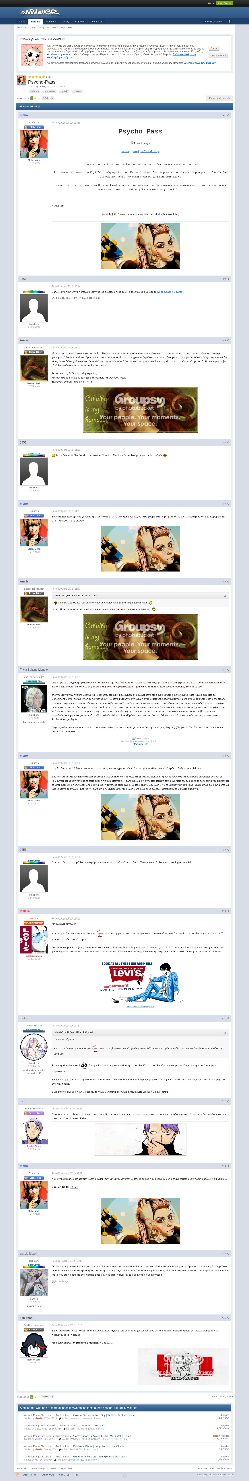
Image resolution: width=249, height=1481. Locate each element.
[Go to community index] (48, 12)
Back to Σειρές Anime (222, 1396)
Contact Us (96, 21)
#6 (224, 581)
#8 (224, 755)
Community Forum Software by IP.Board (215, 1475)
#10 (224, 911)
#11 (224, 1018)
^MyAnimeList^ (140, 744)
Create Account (224, 3)
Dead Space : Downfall (170, 291)
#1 (224, 115)
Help (77, 1475)
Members (51, 21)
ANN (135, 151)
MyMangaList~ (147, 1006)
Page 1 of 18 (23, 98)
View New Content (214, 21)
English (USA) (48, 1475)
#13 (224, 1166)
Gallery (65, 21)
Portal (22, 21)
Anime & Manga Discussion (38, 1415)
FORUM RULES (205, 1468)
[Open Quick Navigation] (229, 21)
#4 (224, 442)
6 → (125, 1439)
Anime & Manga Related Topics (39, 1425)
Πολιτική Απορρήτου (223, 1468)
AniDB (125, 151)
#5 (224, 503)
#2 (224, 279)
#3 (224, 340)
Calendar (80, 21)
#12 (224, 1101)
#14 (224, 1253)
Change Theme (29, 1475)
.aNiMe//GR (21, 1468)
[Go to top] (124, 1476)
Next (45, 98)
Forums (35, 21)
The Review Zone (68, 1425)
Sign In (211, 3)
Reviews (86, 1425)
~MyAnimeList (133, 1006)
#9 (224, 850)
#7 (224, 669)
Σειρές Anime (62, 1415)
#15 (224, 1318)
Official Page (150, 151)
